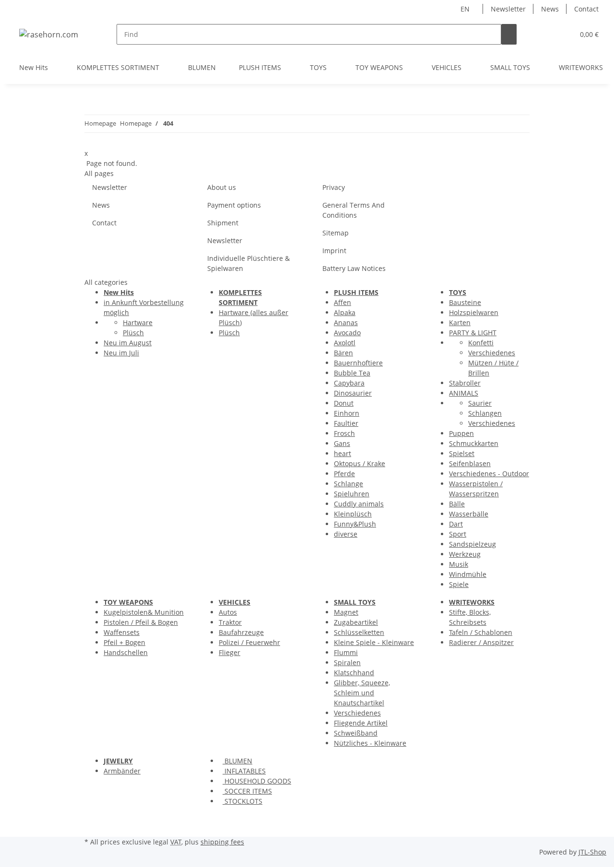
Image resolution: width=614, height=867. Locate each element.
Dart (456, 523)
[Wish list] (562, 34)
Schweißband (356, 733)
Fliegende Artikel (361, 722)
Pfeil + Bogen (124, 642)
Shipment (222, 222)
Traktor (230, 622)
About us (221, 187)
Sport (457, 534)
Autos (228, 612)
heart (342, 453)
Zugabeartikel (356, 622)
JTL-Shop (592, 851)
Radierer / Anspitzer (481, 642)
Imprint (334, 250)
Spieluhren (351, 493)
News (550, 8)
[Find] (509, 34)
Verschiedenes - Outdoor (489, 473)
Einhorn (346, 413)
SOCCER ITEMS (247, 791)
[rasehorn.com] (48, 34)
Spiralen (347, 662)
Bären (343, 352)
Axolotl (344, 342)
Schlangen (485, 413)
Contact (586, 8)
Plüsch (133, 332)
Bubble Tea (352, 372)
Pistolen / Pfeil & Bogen (141, 622)
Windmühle (467, 574)
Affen (342, 302)
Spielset (461, 453)
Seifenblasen (470, 463)
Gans (342, 443)
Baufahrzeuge (241, 632)
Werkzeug (465, 554)
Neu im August (128, 342)
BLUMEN (237, 760)
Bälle (457, 503)
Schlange (348, 483)
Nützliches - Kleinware (370, 743)
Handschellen (126, 652)
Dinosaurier (353, 393)
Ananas (346, 322)
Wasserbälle (468, 513)
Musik (458, 564)
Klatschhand (354, 672)
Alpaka (344, 312)
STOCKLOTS (242, 801)
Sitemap (335, 232)
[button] (547, 34)
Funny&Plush (355, 523)
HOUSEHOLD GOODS (257, 780)
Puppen (461, 433)
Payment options (234, 205)
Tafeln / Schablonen (480, 632)
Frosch (344, 433)
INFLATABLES (244, 770)
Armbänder (122, 770)
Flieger (229, 652)
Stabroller (465, 382)
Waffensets (122, 632)
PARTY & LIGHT (472, 332)
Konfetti (481, 342)
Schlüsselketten (359, 632)
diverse (345, 534)
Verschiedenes (491, 352)
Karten (460, 322)
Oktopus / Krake (359, 463)
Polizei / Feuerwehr (249, 642)
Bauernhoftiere (358, 362)
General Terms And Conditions (353, 210)
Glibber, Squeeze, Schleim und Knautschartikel (362, 692)
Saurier (480, 403)
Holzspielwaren (473, 312)
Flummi (346, 652)
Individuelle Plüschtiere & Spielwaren (248, 263)
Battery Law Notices (354, 268)
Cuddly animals (359, 503)
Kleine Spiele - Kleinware (374, 642)
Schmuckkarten (473, 443)
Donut (344, 403)
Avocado (347, 332)
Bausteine (465, 302)
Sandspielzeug (472, 544)
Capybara (349, 382)
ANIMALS (463, 393)
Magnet (346, 612)
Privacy (333, 187)
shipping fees (222, 841)
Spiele (459, 584)
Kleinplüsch (353, 513)
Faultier (346, 423)
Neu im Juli (121, 352)
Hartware (138, 322)
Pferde (344, 473)
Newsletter (508, 8)
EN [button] (466, 8)
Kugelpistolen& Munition (144, 612)
